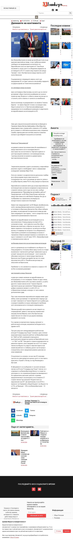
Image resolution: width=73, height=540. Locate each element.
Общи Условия (14, 537)
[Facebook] (52, 10)
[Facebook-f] (33, 489)
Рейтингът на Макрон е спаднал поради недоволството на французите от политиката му (46, 437)
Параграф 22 (58, 241)
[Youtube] (56, 10)
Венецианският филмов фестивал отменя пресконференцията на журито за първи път (28, 435)
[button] (36, 17)
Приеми (67, 531)
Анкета (54, 128)
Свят (43, 21)
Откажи (58, 531)
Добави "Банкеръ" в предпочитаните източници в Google (36, 402)
